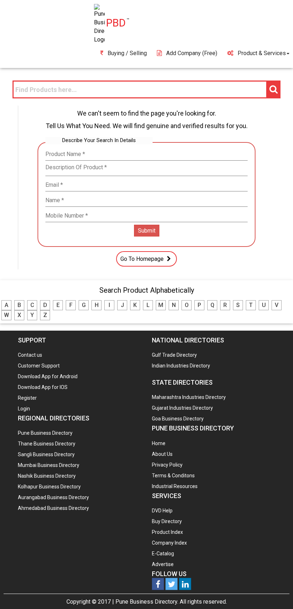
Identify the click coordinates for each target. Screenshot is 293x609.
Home (158, 443)
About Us (162, 454)
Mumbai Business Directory (48, 465)
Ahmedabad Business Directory (53, 508)
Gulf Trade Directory (174, 355)
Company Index (169, 543)
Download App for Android (48, 376)
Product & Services (262, 53)
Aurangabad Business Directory (53, 497)
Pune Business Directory (45, 433)
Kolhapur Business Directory (49, 486)
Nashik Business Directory (47, 476)
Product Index (167, 532)
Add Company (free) (191, 53)
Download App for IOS (43, 387)
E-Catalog (163, 553)
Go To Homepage (142, 258)
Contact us (30, 355)
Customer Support (39, 366)
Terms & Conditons (173, 475)
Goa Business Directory (178, 419)
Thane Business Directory (46, 444)
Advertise (163, 564)
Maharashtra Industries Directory (189, 397)
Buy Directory (167, 521)
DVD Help (162, 510)
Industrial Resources (175, 486)
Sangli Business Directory (46, 454)
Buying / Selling (127, 53)
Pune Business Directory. (146, 601)
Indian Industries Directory (181, 366)
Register (27, 398)
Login (24, 408)
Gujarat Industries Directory (182, 408)
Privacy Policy (167, 465)
